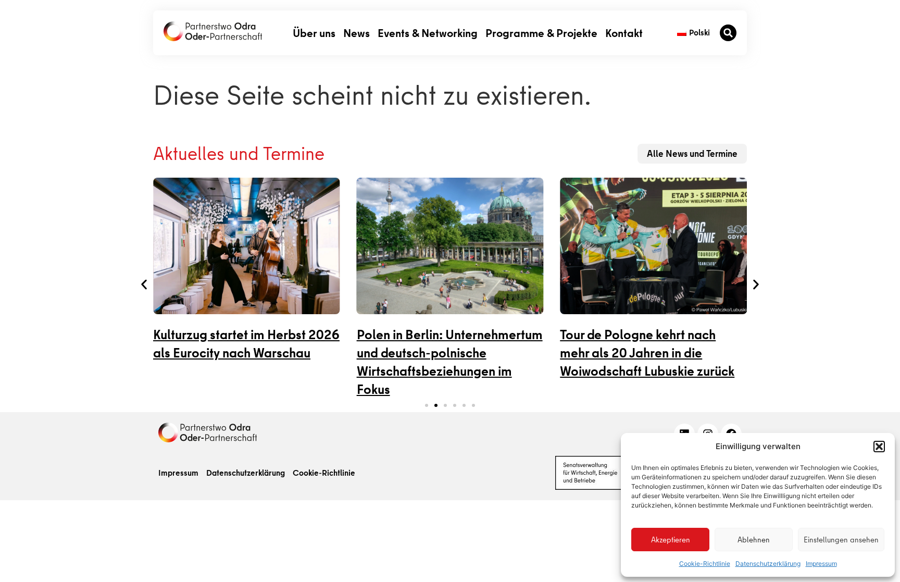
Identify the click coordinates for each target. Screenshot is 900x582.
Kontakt (624, 32)
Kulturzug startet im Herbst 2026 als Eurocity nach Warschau (246, 344)
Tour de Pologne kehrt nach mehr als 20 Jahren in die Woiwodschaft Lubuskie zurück (647, 353)
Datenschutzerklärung (768, 563)
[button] (879, 446)
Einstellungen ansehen (841, 540)
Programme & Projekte (541, 32)
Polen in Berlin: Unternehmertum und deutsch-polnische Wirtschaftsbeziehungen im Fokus (450, 362)
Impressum (821, 563)
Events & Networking (428, 32)
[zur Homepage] (207, 432)
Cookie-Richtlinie (704, 563)
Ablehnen (754, 540)
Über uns (314, 32)
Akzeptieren (670, 540)
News (356, 32)
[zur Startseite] (213, 31)
